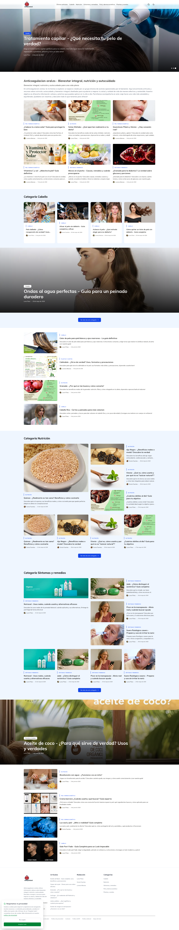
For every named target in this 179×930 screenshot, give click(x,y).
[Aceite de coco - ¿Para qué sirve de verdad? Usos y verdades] (89, 732)
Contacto (67, 919)
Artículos (54, 875)
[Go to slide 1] (171, 68)
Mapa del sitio (97, 919)
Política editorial (86, 919)
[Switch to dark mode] (153, 4)
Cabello (71, 4)
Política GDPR (76, 919)
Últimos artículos (62, 4)
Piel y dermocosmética (107, 4)
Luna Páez (27, 55)
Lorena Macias (81, 885)
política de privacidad (10, 915)
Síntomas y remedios (91, 4)
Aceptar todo (22, 924)
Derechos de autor (44, 919)
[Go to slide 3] (175, 68)
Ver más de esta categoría (88, 320)
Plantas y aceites (122, 4)
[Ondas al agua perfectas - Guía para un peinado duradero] (89, 280)
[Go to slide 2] (173, 68)
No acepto (22, 920)
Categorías (108, 875)
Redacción (81, 875)
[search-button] (149, 4)
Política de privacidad (57, 919)
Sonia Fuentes (81, 882)
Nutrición (79, 4)
